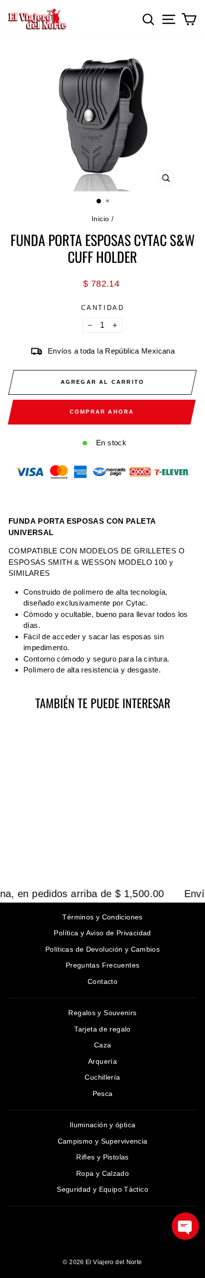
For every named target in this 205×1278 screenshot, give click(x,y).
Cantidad (102, 307)
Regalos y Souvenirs (102, 1013)
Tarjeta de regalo (102, 1029)
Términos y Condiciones (102, 917)
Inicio (100, 219)
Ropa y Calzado (102, 1173)
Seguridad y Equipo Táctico (102, 1189)
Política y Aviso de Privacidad (102, 933)
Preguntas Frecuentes (103, 965)
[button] (185, 1226)
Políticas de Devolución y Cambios (102, 949)
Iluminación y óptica (103, 1125)
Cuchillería (102, 1077)
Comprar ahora (102, 412)
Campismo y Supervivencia (103, 1141)
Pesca (103, 1093)
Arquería (102, 1061)
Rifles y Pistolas (102, 1157)
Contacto (102, 981)
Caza (102, 1045)
